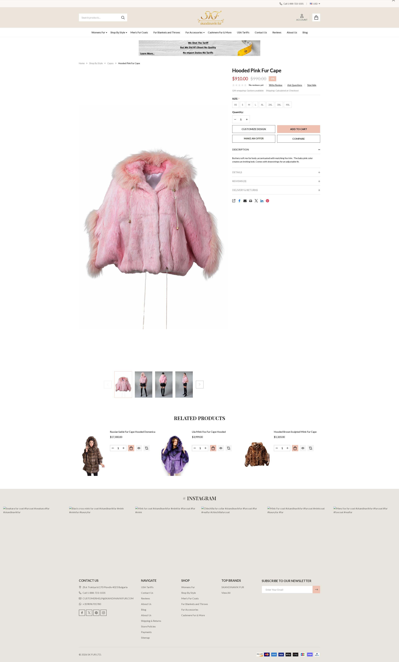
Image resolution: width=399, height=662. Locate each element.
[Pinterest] (267, 200)
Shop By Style (118, 32)
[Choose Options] (131, 448)
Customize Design (254, 129)
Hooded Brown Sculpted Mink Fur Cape (295, 431)
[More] (105, 32)
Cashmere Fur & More (219, 32)
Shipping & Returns (151, 620)
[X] (256, 200)
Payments (146, 632)
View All (225, 592)
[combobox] (103, 17)
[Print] (250, 200)
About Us (292, 32)
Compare (298, 138)
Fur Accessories (193, 32)
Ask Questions (294, 85)
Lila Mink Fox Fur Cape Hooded (209, 431)
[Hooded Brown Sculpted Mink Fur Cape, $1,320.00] (257, 455)
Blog (305, 32)
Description (240, 149)
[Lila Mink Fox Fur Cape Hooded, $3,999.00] (175, 455)
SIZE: (236, 98)
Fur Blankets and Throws (166, 32)
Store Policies (148, 626)
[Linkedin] (261, 200)
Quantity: (237, 112)
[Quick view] (139, 448)
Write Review (275, 85)
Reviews (276, 32)
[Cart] (316, 17)
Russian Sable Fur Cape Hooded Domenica (132, 431)
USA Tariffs (243, 32)
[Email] (245, 200)
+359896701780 (92, 603)
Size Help (311, 85)
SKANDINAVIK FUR (232, 587)
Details (237, 172)
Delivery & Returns (245, 189)
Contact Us (261, 32)
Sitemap (145, 637)
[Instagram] (103, 612)
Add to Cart (298, 129)
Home (82, 63)
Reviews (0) (239, 181)
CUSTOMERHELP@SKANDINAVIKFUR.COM (108, 598)
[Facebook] (239, 200)
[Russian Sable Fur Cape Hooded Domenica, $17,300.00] (93, 455)
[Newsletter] (316, 589)
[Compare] (147, 448)
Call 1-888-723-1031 (94, 592)
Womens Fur (98, 32)
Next (200, 384)
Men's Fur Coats (139, 32)
